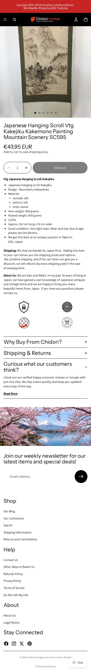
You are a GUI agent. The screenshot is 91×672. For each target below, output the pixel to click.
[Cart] (86, 19)
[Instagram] (14, 643)
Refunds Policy (13, 574)
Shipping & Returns (27, 353)
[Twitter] (21, 643)
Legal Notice (12, 622)
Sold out (60, 168)
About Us (10, 615)
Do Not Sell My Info (16, 595)
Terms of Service (14, 588)
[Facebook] (6, 643)
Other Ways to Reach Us (19, 567)
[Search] (14, 19)
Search (8, 525)
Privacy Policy (12, 581)
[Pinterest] (29, 643)
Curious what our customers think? (38, 367)
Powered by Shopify (61, 657)
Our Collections (14, 518)
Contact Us (11, 560)
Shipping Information (18, 532)
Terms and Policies (45, 666)
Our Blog (9, 511)
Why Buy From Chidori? (33, 342)
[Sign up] (81, 476)
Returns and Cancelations (20, 539)
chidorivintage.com (38, 657)
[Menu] (5, 19)
